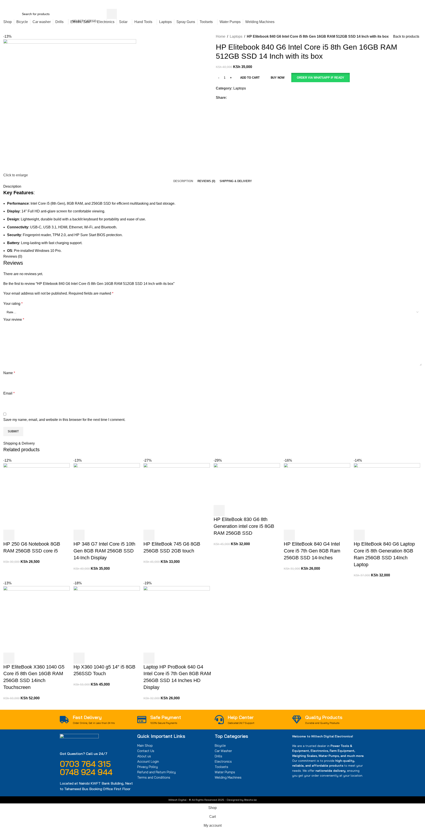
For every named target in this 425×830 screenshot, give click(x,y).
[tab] (183, 181)
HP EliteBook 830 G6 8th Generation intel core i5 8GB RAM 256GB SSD (244, 526)
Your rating (13, 303)
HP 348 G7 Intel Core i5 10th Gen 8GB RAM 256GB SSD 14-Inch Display (104, 550)
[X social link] (349, 5)
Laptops (236, 36)
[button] (320, 77)
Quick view (20, 535)
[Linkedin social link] (359, 5)
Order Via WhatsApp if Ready (320, 77)
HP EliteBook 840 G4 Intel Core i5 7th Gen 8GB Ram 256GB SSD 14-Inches (312, 550)
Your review (13, 319)
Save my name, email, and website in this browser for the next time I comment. (64, 420)
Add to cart (250, 77)
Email (9, 393)
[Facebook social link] (344, 5)
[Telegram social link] (364, 5)
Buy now (277, 77)
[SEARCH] (112, 14)
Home (220, 36)
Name (9, 373)
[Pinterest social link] (354, 5)
